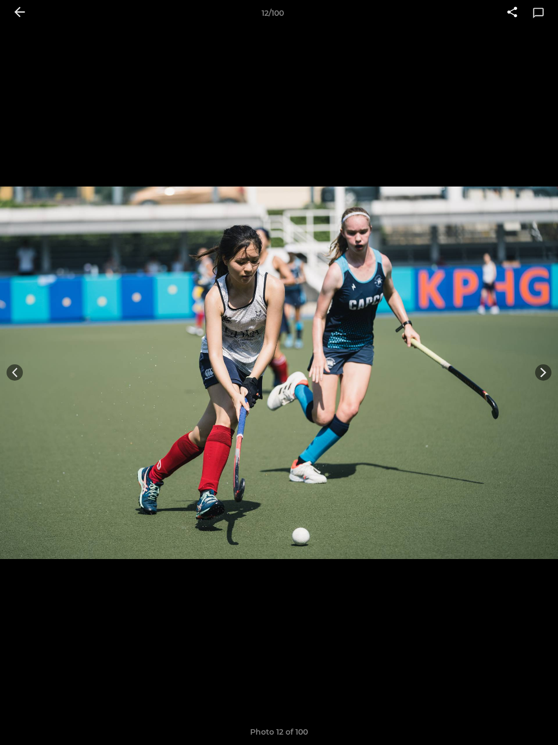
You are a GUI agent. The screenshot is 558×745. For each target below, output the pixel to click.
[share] (512, 13)
